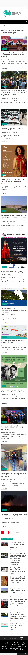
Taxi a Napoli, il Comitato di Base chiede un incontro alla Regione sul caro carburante (13, 129)
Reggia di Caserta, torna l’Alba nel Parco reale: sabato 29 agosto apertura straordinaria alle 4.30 (14, 217)
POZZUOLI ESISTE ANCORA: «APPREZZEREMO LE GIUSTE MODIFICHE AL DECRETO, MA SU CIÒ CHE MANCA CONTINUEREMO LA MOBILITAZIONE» (14, 93)
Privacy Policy (21, 638)
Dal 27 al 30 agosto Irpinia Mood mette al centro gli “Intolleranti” (12, 341)
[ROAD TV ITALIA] (12, 13)
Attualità (4, 48)
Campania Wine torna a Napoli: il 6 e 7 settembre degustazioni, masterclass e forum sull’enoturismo (14, 310)
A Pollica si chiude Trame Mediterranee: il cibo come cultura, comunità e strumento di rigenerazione (14, 427)
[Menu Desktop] (2, 22)
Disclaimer (13, 638)
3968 (17, 532)
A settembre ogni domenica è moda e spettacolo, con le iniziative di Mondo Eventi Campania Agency (13, 273)
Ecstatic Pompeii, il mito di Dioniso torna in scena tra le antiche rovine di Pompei (13, 180)
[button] (26, 22)
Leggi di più (4, 68)
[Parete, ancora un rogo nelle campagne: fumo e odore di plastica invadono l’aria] (14, 501)
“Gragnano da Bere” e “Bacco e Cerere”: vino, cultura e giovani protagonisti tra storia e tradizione (13, 54)
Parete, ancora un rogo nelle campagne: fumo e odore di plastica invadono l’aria (14, 515)
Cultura (4, 175)
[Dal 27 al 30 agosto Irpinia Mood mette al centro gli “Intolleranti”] (14, 332)
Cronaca (4, 86)
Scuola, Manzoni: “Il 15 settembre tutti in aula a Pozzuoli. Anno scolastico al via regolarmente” (13, 474)
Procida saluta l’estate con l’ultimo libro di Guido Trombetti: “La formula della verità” (12, 391)
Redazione (5, 638)
